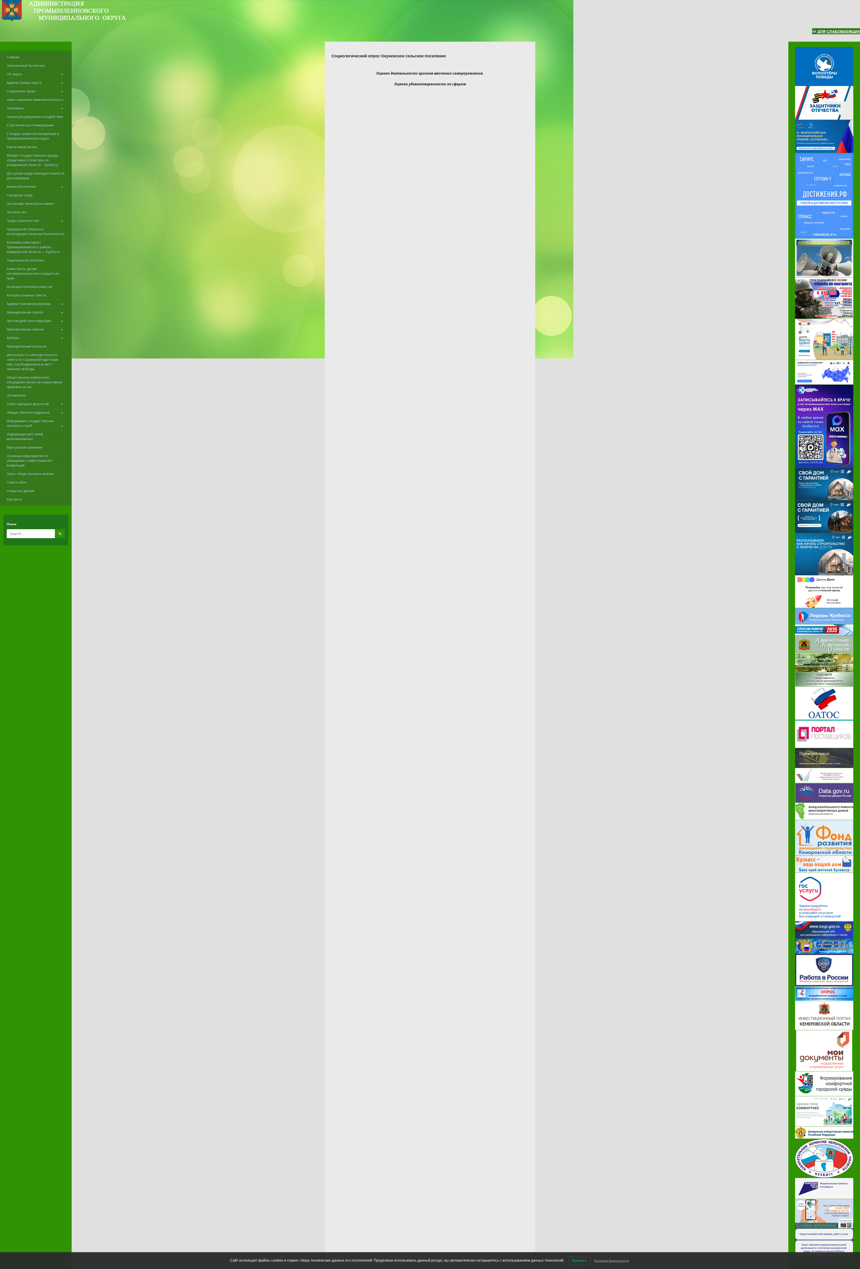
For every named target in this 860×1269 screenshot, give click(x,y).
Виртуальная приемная (24, 447)
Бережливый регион (22, 147)
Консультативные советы (26, 295)
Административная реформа (29, 304)
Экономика (15, 108)
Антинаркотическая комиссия (29, 287)
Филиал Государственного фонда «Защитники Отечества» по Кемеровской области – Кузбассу (32, 160)
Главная (13, 57)
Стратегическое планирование (30, 125)
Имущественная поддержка (28, 412)
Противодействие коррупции (29, 321)
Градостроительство (23, 220)
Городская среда (19, 195)
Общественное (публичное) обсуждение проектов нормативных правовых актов (34, 382)
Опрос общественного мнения (30, 474)
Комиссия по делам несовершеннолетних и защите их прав (33, 273)
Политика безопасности (611, 1261)
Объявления (16, 395)
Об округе (14, 74)
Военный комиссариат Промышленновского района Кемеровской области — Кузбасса (33, 247)
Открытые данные (20, 491)
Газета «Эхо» (17, 482)
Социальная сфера (21, 91)
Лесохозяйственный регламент (30, 203)
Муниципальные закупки (25, 329)
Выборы (13, 338)
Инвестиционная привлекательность (35, 99)
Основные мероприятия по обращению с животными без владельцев (29, 460)
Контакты (14, 499)
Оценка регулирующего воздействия (35, 116)
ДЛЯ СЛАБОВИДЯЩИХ (838, 32)
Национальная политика (25, 260)
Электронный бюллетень (26, 65)
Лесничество (16, 212)
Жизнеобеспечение (21, 186)
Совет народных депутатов (28, 404)
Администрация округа (24, 82)
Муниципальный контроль (27, 346)
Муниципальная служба (25, 312)
